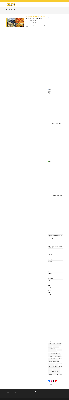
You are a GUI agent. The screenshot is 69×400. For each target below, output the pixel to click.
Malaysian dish (58, 363)
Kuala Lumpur (50, 273)
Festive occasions (52, 353)
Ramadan (60, 366)
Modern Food (50, 261)
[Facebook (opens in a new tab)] (6, 0)
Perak (49, 283)
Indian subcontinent (58, 356)
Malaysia (50, 361)
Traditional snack (59, 374)
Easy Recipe (54, 351)
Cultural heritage (52, 348)
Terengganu (50, 294)
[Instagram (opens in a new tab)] (8, 0)
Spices (59, 369)
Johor (49, 268)
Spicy (50, 371)
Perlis (49, 285)
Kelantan (49, 271)
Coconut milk (59, 345)
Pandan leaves (51, 366)
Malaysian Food (37, 16)
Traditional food (51, 374)
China (54, 343)
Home (7, 11)
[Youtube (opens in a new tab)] (9, 0)
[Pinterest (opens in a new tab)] (7, 0)
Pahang (49, 280)
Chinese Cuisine (50, 252)
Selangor (49, 292)
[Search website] (62, 4)
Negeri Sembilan (50, 278)
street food (54, 371)
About (36, 391)
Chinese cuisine (58, 343)
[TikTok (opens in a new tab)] (10, 0)
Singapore (54, 369)
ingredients (55, 358)
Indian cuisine (51, 356)
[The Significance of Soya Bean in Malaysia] (49, 52)
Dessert (50, 351)
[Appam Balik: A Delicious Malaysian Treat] (49, 196)
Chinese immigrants (52, 345)
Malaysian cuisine (56, 361)
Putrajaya (49, 287)
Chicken (50, 343)
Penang (56, 366)
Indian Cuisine (32, 16)
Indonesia (50, 358)
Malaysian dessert (52, 363)
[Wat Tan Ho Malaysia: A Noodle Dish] (49, 124)
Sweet (58, 371)
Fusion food (58, 353)
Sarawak (49, 290)
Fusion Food (28, 16)
